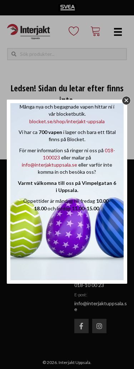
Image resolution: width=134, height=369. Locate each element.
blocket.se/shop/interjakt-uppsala (67, 121)
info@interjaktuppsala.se (49, 165)
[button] (126, 100)
